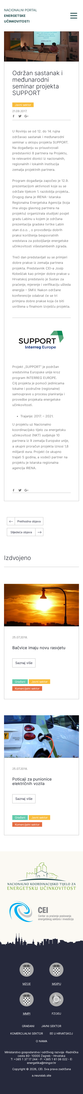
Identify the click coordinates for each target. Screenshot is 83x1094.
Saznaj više (23, 663)
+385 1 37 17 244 (25, 1059)
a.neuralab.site (41, 1075)
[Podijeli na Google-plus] (26, 116)
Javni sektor (23, 104)
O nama (41, 1041)
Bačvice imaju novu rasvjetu (38, 647)
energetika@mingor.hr (41, 1062)
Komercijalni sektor (27, 688)
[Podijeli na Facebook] (13, 116)
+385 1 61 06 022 (55, 1059)
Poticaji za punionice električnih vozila (32, 781)
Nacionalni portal (20, 15)
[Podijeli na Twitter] (20, 116)
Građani (20, 681)
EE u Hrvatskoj (61, 1033)
